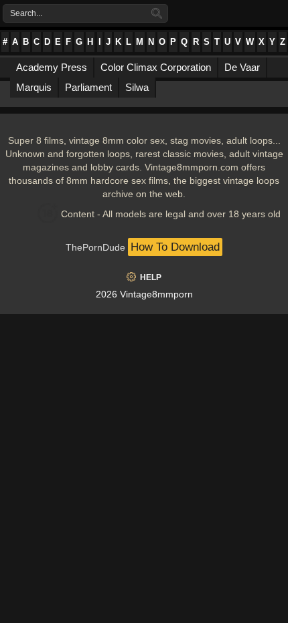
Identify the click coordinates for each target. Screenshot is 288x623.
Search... (26, 13)
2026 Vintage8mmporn (144, 294)
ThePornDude (95, 247)
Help (150, 277)
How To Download (175, 247)
